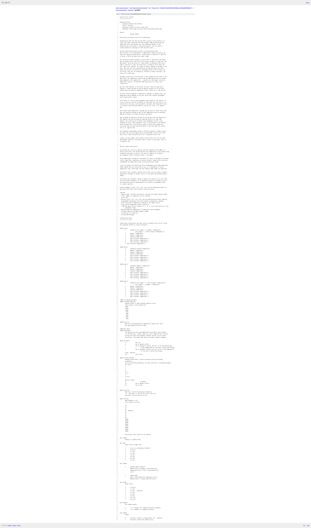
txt (304, 525)
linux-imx (155, 8)
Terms (18, 525)
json (308, 525)
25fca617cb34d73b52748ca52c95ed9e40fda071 (176, 8)
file (149, 14)
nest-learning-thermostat (138, 8)
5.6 (150, 8)
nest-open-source (122, 8)
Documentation (121, 10)
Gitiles (9, 525)
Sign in (307, 2)
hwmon (130, 10)
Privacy (14, 525)
